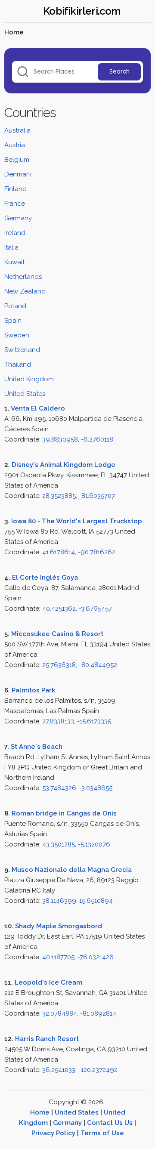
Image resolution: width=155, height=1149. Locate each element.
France (14, 203)
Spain (13, 320)
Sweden (16, 335)
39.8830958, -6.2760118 (77, 439)
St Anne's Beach (36, 747)
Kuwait (14, 262)
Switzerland (22, 350)
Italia (11, 247)
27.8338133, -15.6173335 (76, 721)
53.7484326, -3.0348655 (77, 788)
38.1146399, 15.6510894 (77, 901)
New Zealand (25, 291)
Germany (18, 218)
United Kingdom (29, 379)
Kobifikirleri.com (81, 11)
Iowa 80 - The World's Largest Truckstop (76, 521)
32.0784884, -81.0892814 (79, 1013)
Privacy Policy (53, 1133)
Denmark (18, 174)
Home (40, 1112)
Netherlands (23, 277)
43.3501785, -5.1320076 (76, 844)
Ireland (14, 233)
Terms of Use (102, 1133)
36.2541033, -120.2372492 (80, 1070)
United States (24, 394)
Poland (15, 306)
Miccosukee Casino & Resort (57, 634)
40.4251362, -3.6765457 (77, 608)
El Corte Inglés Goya (45, 577)
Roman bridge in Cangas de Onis (64, 813)
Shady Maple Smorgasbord (58, 926)
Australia (17, 130)
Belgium (16, 160)
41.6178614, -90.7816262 (78, 552)
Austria (14, 145)
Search (119, 72)
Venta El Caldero (38, 408)
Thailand (17, 364)
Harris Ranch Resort (47, 1039)
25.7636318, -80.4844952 (79, 665)
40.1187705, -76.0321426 (78, 957)
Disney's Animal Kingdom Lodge (63, 465)
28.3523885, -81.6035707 (78, 496)
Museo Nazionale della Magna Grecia (72, 870)
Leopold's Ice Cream (48, 982)
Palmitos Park (33, 690)
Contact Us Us (110, 1123)
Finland (15, 189)
